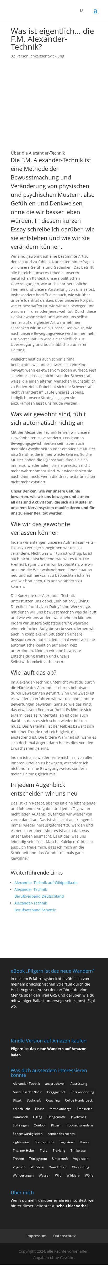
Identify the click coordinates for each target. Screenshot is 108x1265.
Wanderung (80, 1167)
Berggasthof (56, 1092)
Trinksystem (38, 1158)
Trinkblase (78, 1150)
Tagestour (66, 1142)
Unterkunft (60, 1158)
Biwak (17, 1100)
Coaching (53, 1100)
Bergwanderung (82, 1092)
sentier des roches (61, 1133)
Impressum (36, 1235)
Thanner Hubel (24, 1150)
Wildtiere (73, 1175)
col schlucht (21, 1109)
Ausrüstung (79, 1083)
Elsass (39, 1109)
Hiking (37, 1117)
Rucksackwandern (80, 1125)
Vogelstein (80, 1158)
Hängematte (56, 1117)
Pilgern (56, 1125)
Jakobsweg (79, 1117)
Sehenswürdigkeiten (27, 1133)
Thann (84, 1142)
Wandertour (58, 1167)
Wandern (37, 1167)
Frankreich (84, 1109)
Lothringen (21, 1125)
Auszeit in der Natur (27, 1092)
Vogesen (19, 1167)
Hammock (20, 1117)
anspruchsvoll (55, 1083)
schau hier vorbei (72, 1205)
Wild (58, 1175)
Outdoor (40, 1125)
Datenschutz (64, 1235)
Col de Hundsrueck (79, 1100)
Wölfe (89, 1175)
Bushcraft (34, 1100)
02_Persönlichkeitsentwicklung (37, 56)
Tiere (43, 1150)
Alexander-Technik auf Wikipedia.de (46, 882)
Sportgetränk (44, 1142)
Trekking (59, 1150)
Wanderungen (23, 1175)
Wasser (44, 1175)
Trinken (18, 1158)
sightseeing (21, 1142)
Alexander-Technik (26, 1083)
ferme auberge (61, 1109)
